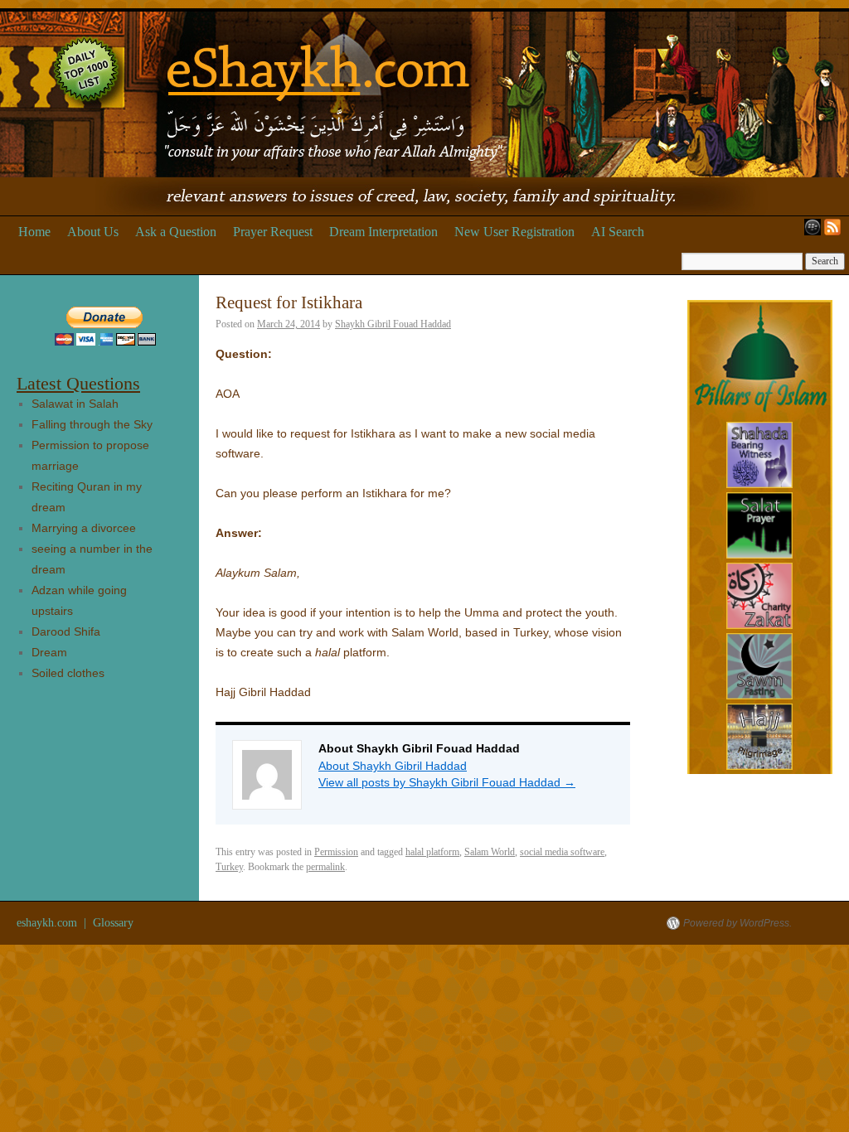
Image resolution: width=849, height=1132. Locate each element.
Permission (336, 852)
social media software (562, 852)
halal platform (432, 852)
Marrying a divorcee (84, 528)
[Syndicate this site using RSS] (835, 232)
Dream (49, 652)
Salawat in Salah (75, 403)
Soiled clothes (68, 673)
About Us (93, 232)
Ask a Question (175, 232)
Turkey (229, 867)
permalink (325, 867)
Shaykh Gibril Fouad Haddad (393, 324)
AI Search (617, 232)
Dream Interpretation (383, 232)
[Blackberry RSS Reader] (809, 232)
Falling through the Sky (92, 424)
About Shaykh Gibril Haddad (392, 765)
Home (34, 232)
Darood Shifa (66, 631)
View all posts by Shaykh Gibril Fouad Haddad (446, 782)
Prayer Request (273, 232)
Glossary (113, 923)
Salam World (489, 852)
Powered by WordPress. (737, 923)
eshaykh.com (48, 923)
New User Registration (514, 232)
